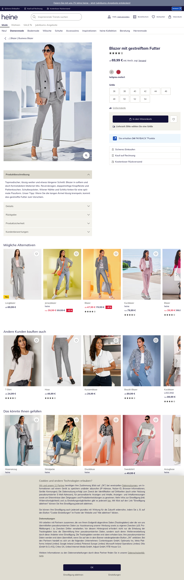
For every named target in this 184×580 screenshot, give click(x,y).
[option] (111, 72)
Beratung (125, 30)
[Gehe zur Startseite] (10, 17)
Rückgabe (11, 214)
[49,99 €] (62, 360)
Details (9, 206)
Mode (5, 24)
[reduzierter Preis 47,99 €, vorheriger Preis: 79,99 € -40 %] (102, 274)
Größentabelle (119, 108)
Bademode (33, 30)
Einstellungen (114, 575)
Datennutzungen (130, 485)
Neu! (4, 30)
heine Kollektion (108, 30)
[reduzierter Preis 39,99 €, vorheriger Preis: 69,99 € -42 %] (62, 274)
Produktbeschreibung (17, 174)
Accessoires (72, 30)
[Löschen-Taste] (79, 17)
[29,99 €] (102, 360)
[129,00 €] (22, 440)
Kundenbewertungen (17, 231)
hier (109, 500)
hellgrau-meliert (117, 77)
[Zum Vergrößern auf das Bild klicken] (86, 155)
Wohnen (15, 24)
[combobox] (62, 16)
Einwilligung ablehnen (73, 575)
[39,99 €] (62, 440)
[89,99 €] (142, 360)
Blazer (14, 38)
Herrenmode (140, 30)
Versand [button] (142, 60)
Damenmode (17, 30)
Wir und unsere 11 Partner (52, 485)
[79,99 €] (142, 274)
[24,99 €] (22, 360)
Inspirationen (89, 30)
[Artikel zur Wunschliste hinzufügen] (173, 119)
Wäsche (47, 30)
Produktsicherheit (15, 223)
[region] (92, 528)
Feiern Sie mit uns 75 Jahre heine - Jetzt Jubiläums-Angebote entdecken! (92, 2)
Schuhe (59, 30)
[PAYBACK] (177, 8)
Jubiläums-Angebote (46, 24)
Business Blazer (25, 38)
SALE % (28, 24)
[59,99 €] (102, 440)
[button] (4, 38)
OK (92, 567)
